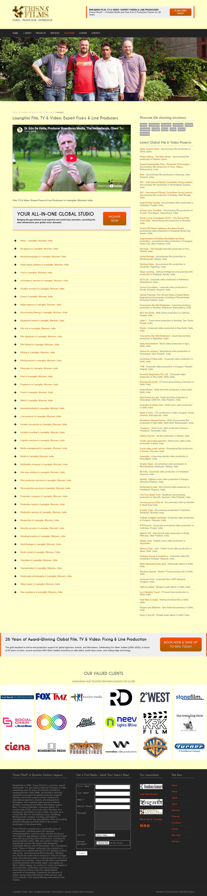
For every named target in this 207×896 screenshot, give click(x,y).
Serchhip (145, 133)
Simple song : (146, 541)
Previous (3, 67)
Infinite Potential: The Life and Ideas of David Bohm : (165, 295)
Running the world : (149, 382)
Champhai (154, 124)
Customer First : (147, 579)
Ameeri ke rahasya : (149, 351)
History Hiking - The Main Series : (156, 156)
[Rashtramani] (151, 802)
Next (204, 67)
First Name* (83, 786)
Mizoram (49, 112)
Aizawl (144, 124)
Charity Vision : (147, 464)
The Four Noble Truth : (151, 494)
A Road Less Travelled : (151, 210)
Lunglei (155, 129)
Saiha (173, 129)
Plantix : (143, 328)
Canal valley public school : (153, 448)
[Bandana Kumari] (151, 786)
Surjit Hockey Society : (150, 202)
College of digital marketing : (153, 517)
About (28, 33)
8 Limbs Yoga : (147, 510)
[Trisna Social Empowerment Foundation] (151, 811)
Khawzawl (178, 124)
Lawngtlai (145, 129)
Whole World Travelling (151, 819)
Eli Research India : (149, 487)
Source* (81, 835)
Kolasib (188, 124)
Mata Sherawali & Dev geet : (153, 564)
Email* (80, 799)
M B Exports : (146, 525)
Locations (69, 33)
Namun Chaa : (147, 548)
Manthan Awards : (148, 571)
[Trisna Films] (31, 11)
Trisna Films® (57, 892)
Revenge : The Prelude (151, 249)
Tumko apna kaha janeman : (153, 441)
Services (55, 33)
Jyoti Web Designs (149, 794)
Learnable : (145, 456)
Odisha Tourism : (148, 436)
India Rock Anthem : (149, 343)
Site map (176, 835)
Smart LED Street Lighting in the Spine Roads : (162, 228)
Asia (33, 112)
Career (83, 33)
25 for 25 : (145, 279)
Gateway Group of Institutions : (155, 556)
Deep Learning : (147, 272)
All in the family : (147, 313)
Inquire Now (115, 218)
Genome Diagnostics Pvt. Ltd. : (155, 374)
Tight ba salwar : (148, 587)
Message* (82, 813)
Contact (96, 33)
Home (15, 33)
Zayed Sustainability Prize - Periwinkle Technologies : (165, 164)
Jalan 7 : (144, 320)
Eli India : (144, 471)
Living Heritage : (147, 256)
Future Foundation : (149, 287)
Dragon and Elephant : (151, 607)
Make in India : (147, 412)
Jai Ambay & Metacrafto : (152, 359)
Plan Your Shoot (180, 12)
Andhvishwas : (147, 389)
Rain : (142, 174)
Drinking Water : (147, 264)
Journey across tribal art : (152, 502)
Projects (41, 33)
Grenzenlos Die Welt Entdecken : (156, 305)
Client (174, 798)
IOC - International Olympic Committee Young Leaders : (166, 182)
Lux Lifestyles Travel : (150, 592)
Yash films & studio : (149, 599)
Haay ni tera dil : (147, 615)
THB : (142, 366)
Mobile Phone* (85, 806)
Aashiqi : (144, 479)
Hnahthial (166, 124)
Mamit (165, 129)
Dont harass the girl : (150, 397)
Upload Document (82, 842)
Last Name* (83, 793)
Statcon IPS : (146, 533)
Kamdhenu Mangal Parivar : (153, 420)
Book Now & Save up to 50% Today (181, 644)
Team (174, 804)
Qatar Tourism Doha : (150, 149)
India (40, 112)
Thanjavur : (145, 428)
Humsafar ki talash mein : (152, 405)
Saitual (181, 129)
